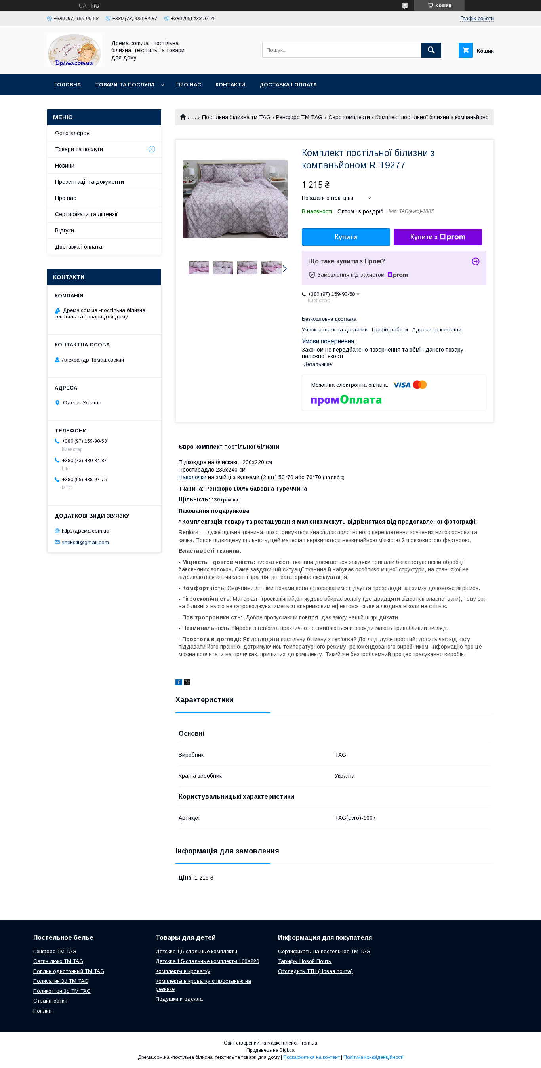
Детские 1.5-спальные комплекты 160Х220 (207, 961)
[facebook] (178, 683)
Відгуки (64, 230)
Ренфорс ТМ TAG (299, 117)
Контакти (230, 85)
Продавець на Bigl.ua (270, 1050)
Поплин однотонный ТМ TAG (68, 971)
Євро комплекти (349, 117)
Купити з (424, 237)
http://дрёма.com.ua (85, 531)
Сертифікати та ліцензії (86, 214)
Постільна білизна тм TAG (236, 117)
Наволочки (192, 477)
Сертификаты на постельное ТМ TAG (324, 951)
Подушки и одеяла (179, 999)
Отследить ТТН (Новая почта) (315, 971)
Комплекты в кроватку (183, 971)
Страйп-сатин (50, 1001)
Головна (67, 85)
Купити (346, 237)
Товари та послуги (124, 85)
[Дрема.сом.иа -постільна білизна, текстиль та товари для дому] (74, 64)
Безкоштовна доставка (329, 319)
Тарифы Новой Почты (305, 961)
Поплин (42, 1011)
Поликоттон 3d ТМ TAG (62, 991)
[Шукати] (431, 50)
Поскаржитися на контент (311, 1057)
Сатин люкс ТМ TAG (58, 961)
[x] (187, 683)
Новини (64, 165)
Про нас (188, 85)
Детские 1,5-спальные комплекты (196, 951)
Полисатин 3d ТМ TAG (60, 981)
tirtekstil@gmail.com (85, 542)
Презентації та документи (89, 182)
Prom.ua (308, 1043)
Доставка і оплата (288, 85)
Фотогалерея (72, 133)
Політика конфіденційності (373, 1057)
